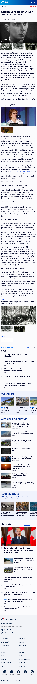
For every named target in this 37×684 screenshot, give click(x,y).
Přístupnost (22, 681)
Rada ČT (21, 652)
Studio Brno (22, 645)
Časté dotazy (23, 663)
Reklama (21, 642)
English (3, 681)
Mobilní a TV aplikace (7, 663)
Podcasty (4, 652)
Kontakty (22, 666)
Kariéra (21, 656)
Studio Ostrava (23, 649)
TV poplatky (5, 645)
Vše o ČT (3, 666)
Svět (4, 340)
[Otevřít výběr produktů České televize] (35, 2)
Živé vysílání (4, 642)
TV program (4, 638)
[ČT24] (4, 2)
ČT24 (2, 18)
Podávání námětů (24, 659)
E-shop (3, 659)
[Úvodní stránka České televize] (8, 619)
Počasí (3, 656)
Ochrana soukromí (12, 681)
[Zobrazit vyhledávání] (31, 2)
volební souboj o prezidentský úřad (21, 172)
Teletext (3, 649)
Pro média (22, 638)
